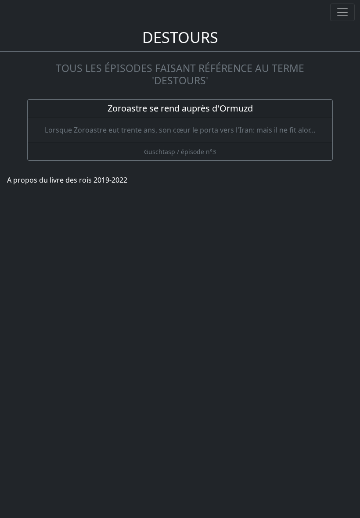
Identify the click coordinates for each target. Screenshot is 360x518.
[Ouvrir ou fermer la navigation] (342, 12)
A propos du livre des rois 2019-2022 (67, 180)
